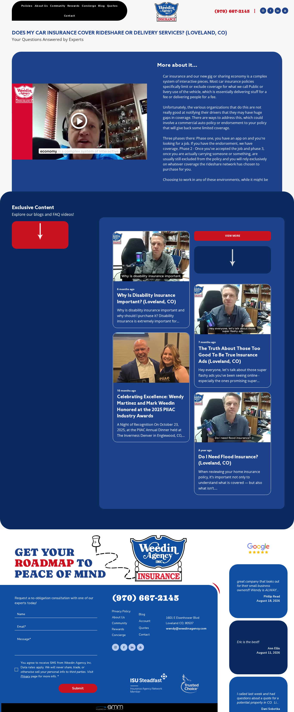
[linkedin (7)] (278, 11)
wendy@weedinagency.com (186, 628)
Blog (142, 614)
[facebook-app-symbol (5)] (270, 11)
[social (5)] (140, 647)
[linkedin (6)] (132, 647)
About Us (118, 617)
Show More (244, 593)
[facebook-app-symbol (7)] (123, 647)
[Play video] (79, 122)
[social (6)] (285, 11)
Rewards (118, 629)
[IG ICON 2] (115, 647)
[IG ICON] (263, 11)
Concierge (119, 635)
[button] (27, 6)
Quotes (144, 628)
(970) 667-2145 (232, 11)
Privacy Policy (121, 611)
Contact (144, 635)
